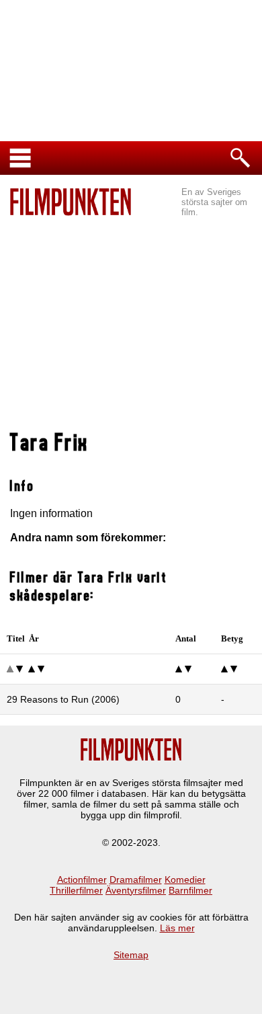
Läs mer (177, 928)
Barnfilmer (190, 890)
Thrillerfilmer (76, 890)
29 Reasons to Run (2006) (63, 699)
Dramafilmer (136, 879)
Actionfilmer (82, 879)
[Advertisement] (131, 317)
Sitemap (131, 954)
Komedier (185, 879)
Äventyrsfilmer (135, 890)
